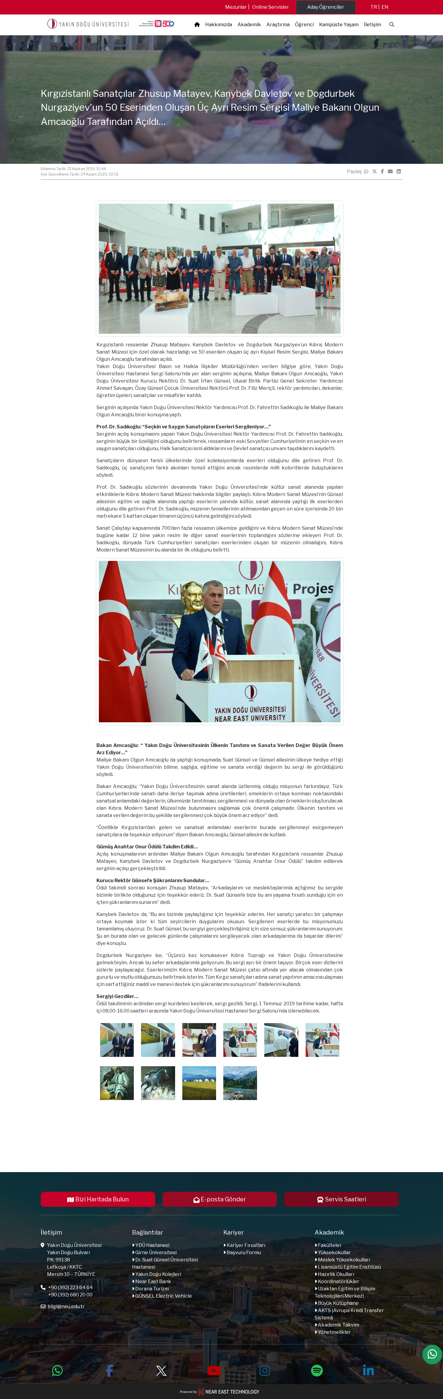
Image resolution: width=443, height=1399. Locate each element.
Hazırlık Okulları (335, 1274)
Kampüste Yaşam (339, 24)
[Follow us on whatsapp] (58, 1370)
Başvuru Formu (243, 1252)
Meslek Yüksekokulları (343, 1260)
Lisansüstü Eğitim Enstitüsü (349, 1267)
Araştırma (278, 24)
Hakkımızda (218, 24)
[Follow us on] (161, 1370)
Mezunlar (236, 7)
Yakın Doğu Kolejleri (157, 1274)
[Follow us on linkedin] (369, 1370)
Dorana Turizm (151, 1289)
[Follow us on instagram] (265, 1370)
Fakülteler (329, 1245)
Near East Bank (152, 1281)
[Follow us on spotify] (317, 1370)
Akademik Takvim (338, 1325)
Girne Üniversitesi (155, 1252)
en (385, 7)
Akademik (249, 24)
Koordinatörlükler (338, 1281)
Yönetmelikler (334, 1332)
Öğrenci (304, 24)
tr (373, 7)
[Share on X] (375, 171)
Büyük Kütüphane (338, 1303)
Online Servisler (270, 7)
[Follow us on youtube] (213, 1370)
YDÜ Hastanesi (151, 1245)
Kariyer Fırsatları (245, 1245)
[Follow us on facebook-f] (109, 1370)
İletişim (372, 24)
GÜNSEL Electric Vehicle (163, 1296)
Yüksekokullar (334, 1252)
